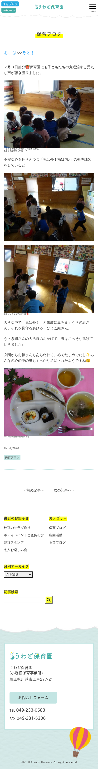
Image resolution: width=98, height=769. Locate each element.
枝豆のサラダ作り (17, 528)
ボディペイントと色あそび (24, 535)
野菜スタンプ (14, 542)
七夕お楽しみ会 (15, 550)
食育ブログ (57, 542)
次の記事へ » (64, 490)
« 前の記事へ (34, 490)
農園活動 (55, 535)
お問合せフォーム (33, 697)
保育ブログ (10, 4)
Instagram (8, 10)
